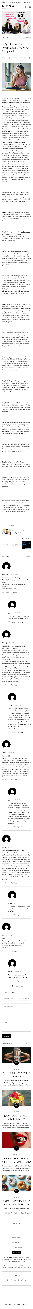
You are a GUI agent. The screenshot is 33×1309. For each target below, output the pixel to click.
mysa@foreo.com (16, 1229)
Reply (15, 592)
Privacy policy (16, 1293)
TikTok (26, 1280)
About (16, 1289)
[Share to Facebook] (27, 58)
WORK (29, 2)
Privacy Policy (11, 1267)
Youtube (15, 1280)
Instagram (11, 1280)
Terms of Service (22, 1267)
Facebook (7, 1280)
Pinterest (22, 1280)
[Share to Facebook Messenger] (30, 58)
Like (3, 592)
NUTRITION (5, 37)
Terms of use (16, 1297)
